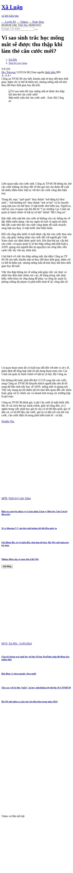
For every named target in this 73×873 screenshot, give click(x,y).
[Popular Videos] (18, 22)
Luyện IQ (10, 21)
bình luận (50, 72)
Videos (23, 21)
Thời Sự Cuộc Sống (18, 63)
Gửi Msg (7, 566)
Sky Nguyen (8, 72)
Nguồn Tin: (7, 421)
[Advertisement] (36, 142)
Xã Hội (13, 59)
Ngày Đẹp (38, 21)
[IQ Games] (2, 22)
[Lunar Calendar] (30, 22)
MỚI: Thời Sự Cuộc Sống (16, 498)
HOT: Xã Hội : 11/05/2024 (16, 643)
